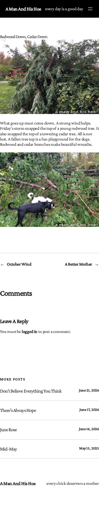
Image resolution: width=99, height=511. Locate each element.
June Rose (8, 429)
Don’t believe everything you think (31, 391)
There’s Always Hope (18, 410)
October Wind (19, 264)
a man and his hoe (23, 9)
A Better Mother (78, 264)
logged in (29, 331)
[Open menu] (90, 9)
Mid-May (8, 449)
